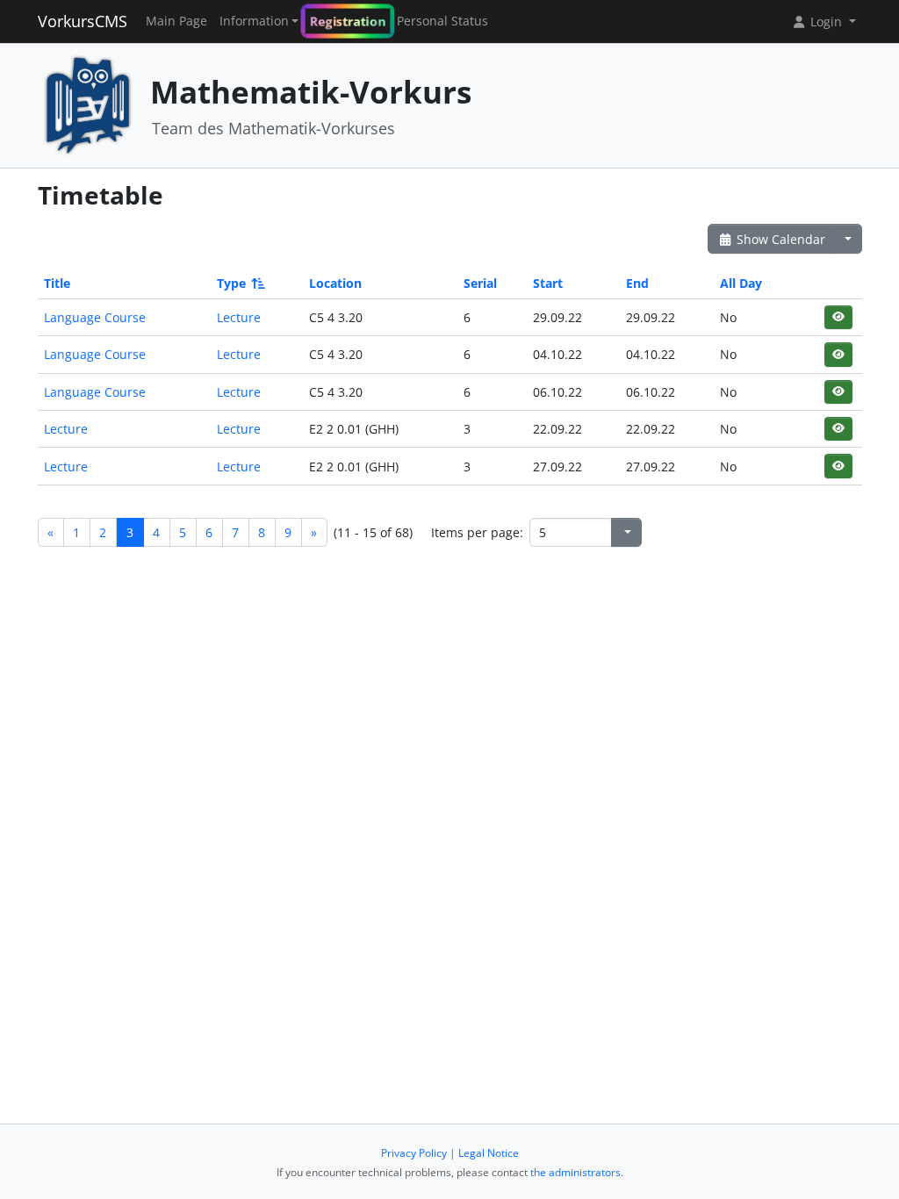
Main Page (176, 21)
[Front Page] (88, 104)
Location (335, 283)
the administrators (575, 1172)
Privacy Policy (414, 1152)
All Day (741, 283)
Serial (480, 283)
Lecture (239, 317)
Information (254, 21)
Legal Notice (488, 1152)
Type (231, 283)
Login (826, 21)
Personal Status (442, 21)
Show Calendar (779, 239)
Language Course (95, 317)
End (637, 283)
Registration (348, 21)
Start (548, 283)
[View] (838, 317)
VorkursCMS (82, 21)
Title (57, 283)
